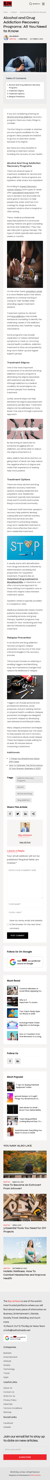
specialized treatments (23, 192)
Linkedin (7, 1427)
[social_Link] (10, 1061)
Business (7, 1353)
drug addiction (18, 316)
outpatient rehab (34, 291)
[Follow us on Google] (25, 962)
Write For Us (9, 1396)
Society (6, 1365)
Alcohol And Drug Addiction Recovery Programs (24, 86)
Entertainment (10, 1357)
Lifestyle (14, 12)
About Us (7, 1388)
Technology (9, 1369)
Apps (5, 1377)
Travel (6, 1373)
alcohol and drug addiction (19, 117)
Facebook (8, 1423)
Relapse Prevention (17, 96)
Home (5, 12)
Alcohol (20, 787)
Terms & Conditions (12, 1408)
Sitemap (7, 1412)
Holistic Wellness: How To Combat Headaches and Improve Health (24, 1275)
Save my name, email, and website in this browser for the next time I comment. (26, 924)
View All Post (25, 842)
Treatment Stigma (16, 91)
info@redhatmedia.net (18, 1330)
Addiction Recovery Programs (25, 779)
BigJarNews (14, 36)
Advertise (7, 1404)
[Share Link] (10, 814)
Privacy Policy (10, 1400)
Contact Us (8, 1392)
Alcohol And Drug (24, 793)
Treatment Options (17, 93)
